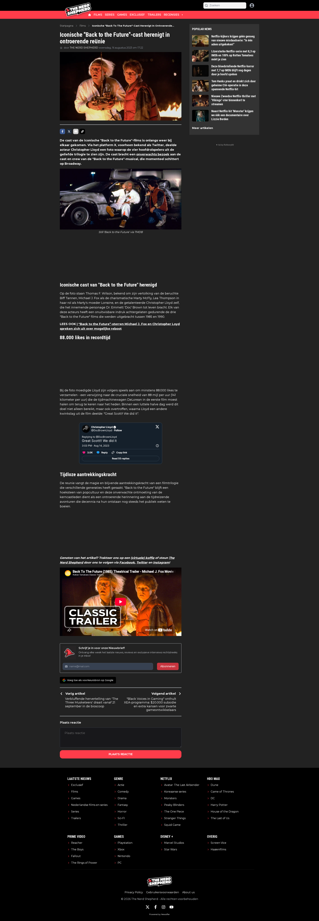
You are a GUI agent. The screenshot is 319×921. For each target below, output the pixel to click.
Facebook (127, 562)
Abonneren (167, 666)
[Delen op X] (69, 131)
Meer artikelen (202, 128)
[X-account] (148, 907)
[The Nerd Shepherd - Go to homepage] (78, 5)
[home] (89, 14)
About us (188, 892)
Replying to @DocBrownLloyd (99, 436)
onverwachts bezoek (152, 154)
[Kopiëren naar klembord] (82, 131)
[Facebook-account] (156, 907)
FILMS (98, 14)
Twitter (142, 562)
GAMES (122, 14)
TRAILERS (154, 14)
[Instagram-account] (163, 907)
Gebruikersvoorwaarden (162, 892)
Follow (118, 430)
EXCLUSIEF (137, 14)
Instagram (161, 562)
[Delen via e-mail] (75, 131)
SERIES (109, 14)
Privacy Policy (134, 892)
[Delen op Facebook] (62, 131)
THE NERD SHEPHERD (84, 47)
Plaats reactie (121, 754)
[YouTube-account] (171, 907)
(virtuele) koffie (142, 558)
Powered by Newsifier (159, 914)
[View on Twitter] (157, 429)
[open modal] (252, 5)
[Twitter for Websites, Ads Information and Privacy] (157, 445)
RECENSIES (171, 14)
